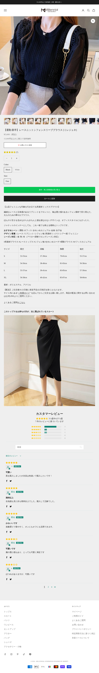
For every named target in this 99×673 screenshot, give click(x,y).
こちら (22, 302)
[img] (11, 463)
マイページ (77, 612)
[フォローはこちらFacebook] (5, 654)
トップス (8, 612)
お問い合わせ (78, 625)
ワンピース (9, 625)
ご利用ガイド (24, 293)
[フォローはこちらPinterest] (17, 654)
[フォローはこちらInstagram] (11, 654)
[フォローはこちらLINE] (30, 654)
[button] (10, 152)
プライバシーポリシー (81, 629)
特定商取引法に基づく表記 (83, 633)
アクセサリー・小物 (12, 647)
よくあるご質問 (78, 620)
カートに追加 (49, 199)
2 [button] (48, 587)
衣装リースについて (80, 638)
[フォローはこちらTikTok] (24, 654)
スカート (8, 616)
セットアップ (9, 629)
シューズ (8, 642)
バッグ (7, 638)
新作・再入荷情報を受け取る (49, 190)
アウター (8, 633)
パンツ (7, 620)
